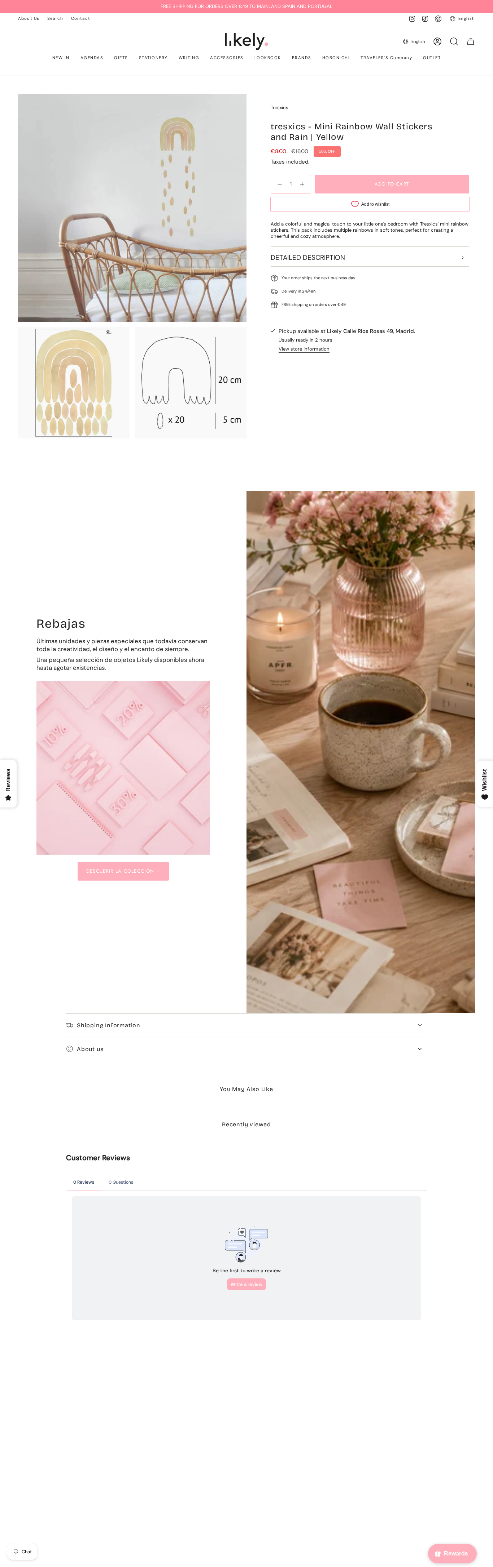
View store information (304, 349)
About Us (28, 18)
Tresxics (279, 107)
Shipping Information (108, 1025)
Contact (80, 18)
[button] (61, 58)
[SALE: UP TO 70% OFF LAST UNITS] (123, 768)
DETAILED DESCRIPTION (308, 257)
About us (90, 1049)
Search (55, 18)
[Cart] (470, 41)
